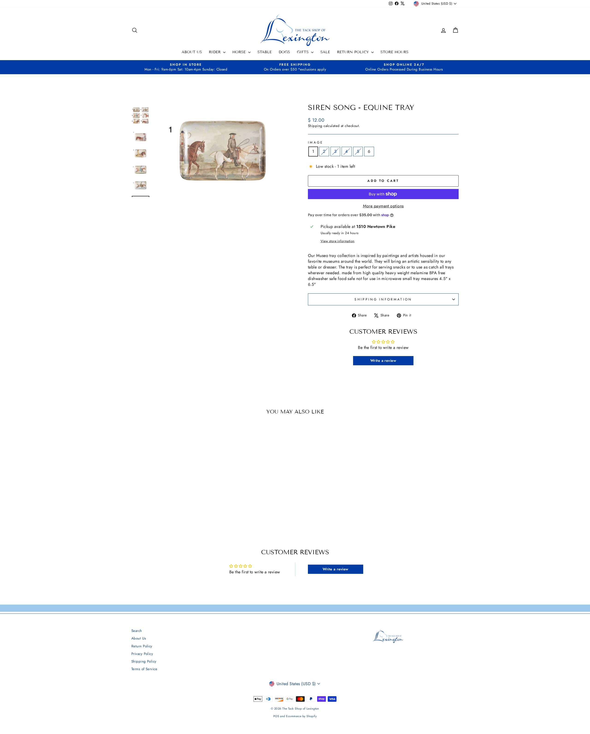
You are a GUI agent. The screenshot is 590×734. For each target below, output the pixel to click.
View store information (338, 241)
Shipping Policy (143, 661)
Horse (239, 52)
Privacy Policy (142, 653)
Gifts (303, 52)
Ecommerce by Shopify (301, 716)
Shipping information (383, 299)
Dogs (284, 52)
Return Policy (353, 52)
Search (136, 630)
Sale (325, 52)
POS (276, 716)
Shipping (315, 125)
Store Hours (394, 52)
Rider (215, 52)
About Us (192, 52)
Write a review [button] (383, 360)
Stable (264, 52)
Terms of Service (144, 669)
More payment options (383, 206)
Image (315, 142)
